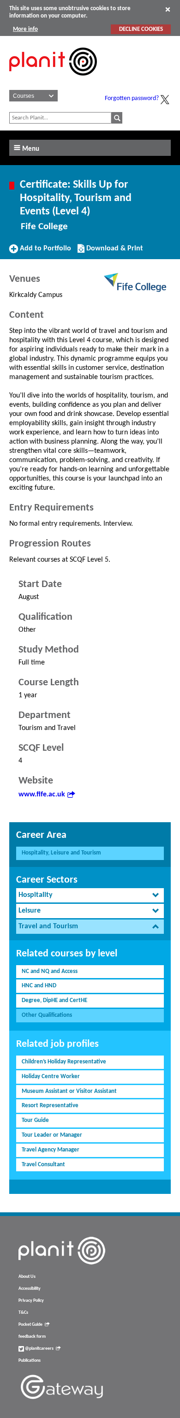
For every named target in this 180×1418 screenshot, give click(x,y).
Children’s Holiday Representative (64, 1062)
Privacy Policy (31, 1301)
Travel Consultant (43, 1165)
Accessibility (29, 1289)
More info (25, 29)
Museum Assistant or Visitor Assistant (69, 1091)
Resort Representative (50, 1106)
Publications (29, 1361)
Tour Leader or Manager (52, 1135)
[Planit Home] (53, 80)
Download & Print (113, 251)
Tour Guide (35, 1120)
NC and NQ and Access (50, 971)
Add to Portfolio (44, 251)
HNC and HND (39, 986)
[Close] (168, 9)
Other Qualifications (47, 1015)
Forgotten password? (132, 98)
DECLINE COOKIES (141, 29)
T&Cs (23, 1313)
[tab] (90, 895)
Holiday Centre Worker (51, 1077)
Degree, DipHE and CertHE (54, 1000)
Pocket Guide (30, 1325)
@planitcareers (39, 1349)
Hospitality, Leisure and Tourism (61, 853)
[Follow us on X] (165, 100)
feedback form (32, 1337)
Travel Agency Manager (50, 1150)
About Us (27, 1277)
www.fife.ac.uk (41, 794)
